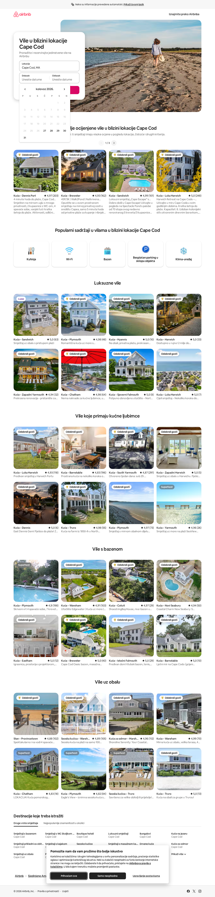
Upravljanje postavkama (146, 875)
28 (51, 130)
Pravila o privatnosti (48, 891)
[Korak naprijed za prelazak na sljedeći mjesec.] (64, 89)
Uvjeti (65, 891)
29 (58, 130)
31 (25, 137)
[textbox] (34, 79)
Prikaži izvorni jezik (134, 4)
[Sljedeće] (114, 143)
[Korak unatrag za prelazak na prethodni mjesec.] (25, 89)
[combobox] (49, 68)
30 (64, 130)
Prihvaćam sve (69, 875)
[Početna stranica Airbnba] (22, 14)
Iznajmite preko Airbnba (184, 14)
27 (44, 130)
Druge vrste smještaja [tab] (26, 823)
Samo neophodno (108, 875)
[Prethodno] (101, 143)
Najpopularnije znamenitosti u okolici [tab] (64, 823)
